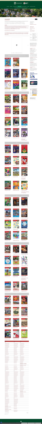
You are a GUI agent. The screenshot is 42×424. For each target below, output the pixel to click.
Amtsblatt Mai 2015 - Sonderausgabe (23, 365)
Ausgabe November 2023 (16, 206)
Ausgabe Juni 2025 (23, 126)
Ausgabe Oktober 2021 (8, 305)
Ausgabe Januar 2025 (7, 137)
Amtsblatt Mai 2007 (15, 406)
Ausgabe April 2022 (7, 276)
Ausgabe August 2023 (16, 218)
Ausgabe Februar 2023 (16, 240)
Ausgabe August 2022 (16, 265)
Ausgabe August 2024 (16, 165)
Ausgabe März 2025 (23, 137)
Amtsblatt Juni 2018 (21, 349)
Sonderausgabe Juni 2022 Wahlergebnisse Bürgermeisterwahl (24, 279)
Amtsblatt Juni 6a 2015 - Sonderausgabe (23, 363)
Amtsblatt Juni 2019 (15, 349)
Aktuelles (8, 6)
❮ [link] (26, 412)
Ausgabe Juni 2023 (23, 229)
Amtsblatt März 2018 (21, 352)
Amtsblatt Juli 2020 (6, 348)
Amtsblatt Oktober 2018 (22, 345)
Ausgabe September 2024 (24, 165)
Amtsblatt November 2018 (22, 344)
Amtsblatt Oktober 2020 (7, 345)
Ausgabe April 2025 (7, 126)
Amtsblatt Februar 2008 (7, 410)
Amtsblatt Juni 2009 (21, 391)
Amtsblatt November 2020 (7, 344)
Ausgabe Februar (15, 190)
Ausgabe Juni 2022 (23, 276)
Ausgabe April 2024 (7, 176)
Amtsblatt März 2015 (21, 367)
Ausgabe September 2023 (24, 218)
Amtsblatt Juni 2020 (6, 349)
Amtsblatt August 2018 (22, 347)
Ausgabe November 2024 (16, 154)
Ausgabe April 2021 (7, 327)
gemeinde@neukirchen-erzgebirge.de (10, 30)
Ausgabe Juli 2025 (7, 115)
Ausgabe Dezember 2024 (24, 154)
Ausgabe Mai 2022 (15, 276)
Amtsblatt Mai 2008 (6, 406)
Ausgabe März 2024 (23, 190)
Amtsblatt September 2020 (7, 346)
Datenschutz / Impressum (32, 31)
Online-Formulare (24, 6)
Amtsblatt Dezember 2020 (7, 343)
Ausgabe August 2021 (16, 316)
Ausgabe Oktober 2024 (8, 154)
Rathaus (28, 6)
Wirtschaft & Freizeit (32, 6)
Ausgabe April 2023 (7, 229)
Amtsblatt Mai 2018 (21, 350)
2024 (18, 190)
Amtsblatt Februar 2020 (7, 353)
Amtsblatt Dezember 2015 (22, 356)
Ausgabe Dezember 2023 (24, 206)
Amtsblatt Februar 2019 (15, 353)
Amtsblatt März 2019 (15, 352)
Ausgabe (22, 254)
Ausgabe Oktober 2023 (8, 206)
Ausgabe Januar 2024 (7, 190)
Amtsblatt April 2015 (21, 366)
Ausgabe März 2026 (23, 89)
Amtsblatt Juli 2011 (6, 390)
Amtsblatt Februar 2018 (22, 353)
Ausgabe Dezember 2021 (24, 305)
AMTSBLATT (11, 6)
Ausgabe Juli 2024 (7, 165)
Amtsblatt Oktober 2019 (16, 345)
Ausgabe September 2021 (24, 316)
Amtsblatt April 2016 (15, 366)
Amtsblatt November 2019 (16, 344)
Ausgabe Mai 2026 (15, 78)
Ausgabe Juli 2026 (7, 67)
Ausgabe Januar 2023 (7, 240)
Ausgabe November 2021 (16, 305)
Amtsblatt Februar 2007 (15, 410)
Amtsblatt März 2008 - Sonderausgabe (8, 409)
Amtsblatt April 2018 (21, 351)
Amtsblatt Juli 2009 (21, 390)
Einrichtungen (15, 6)
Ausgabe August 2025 (16, 115)
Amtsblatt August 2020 (7, 347)
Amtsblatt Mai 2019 (15, 350)
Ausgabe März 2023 (23, 240)
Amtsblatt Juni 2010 (15, 391)
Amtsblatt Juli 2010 (15, 390)
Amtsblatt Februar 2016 (15, 368)
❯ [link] (28, 412)
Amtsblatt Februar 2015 (22, 368)
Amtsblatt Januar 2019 (15, 354)
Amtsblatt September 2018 (22, 346)
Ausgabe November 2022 (16, 254)
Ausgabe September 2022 (24, 265)
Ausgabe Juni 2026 (23, 78)
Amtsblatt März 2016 (15, 367)
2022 (27, 254)
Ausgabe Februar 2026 (16, 89)
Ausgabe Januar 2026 (7, 89)
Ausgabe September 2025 (24, 115)
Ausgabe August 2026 (16, 67)
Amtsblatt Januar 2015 (22, 369)
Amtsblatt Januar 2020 (6, 354)
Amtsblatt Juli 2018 (21, 348)
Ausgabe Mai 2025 (15, 126)
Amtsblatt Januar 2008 (6, 411)
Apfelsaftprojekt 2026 (32, 53)
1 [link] (27, 412)
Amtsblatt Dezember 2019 (16, 343)
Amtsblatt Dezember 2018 (22, 343)
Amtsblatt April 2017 (6, 366)
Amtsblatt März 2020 (6, 352)
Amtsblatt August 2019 (15, 347)
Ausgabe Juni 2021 (23, 327)
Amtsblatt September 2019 (16, 346)
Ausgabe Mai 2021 (15, 327)
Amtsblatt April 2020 (6, 351)
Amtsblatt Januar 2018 (22, 354)
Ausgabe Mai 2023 (15, 229)
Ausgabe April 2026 (7, 78)
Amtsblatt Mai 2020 (6, 350)
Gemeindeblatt (19, 6)
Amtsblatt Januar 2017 (6, 369)
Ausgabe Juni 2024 (23, 176)
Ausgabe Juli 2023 (7, 218)
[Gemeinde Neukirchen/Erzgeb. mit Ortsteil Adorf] (21, 3)
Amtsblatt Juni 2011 (6, 391)
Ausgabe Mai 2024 (15, 176)
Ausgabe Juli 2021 (7, 316)
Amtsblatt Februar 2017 (7, 368)
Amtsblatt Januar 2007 (15, 411)
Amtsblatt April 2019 (15, 351)
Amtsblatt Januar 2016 (15, 369)
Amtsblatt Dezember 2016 (16, 356)
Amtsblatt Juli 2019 (15, 348)
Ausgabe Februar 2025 (16, 137)
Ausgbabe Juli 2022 (7, 265)
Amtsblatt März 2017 (6, 367)
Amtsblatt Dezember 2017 (7, 356)
